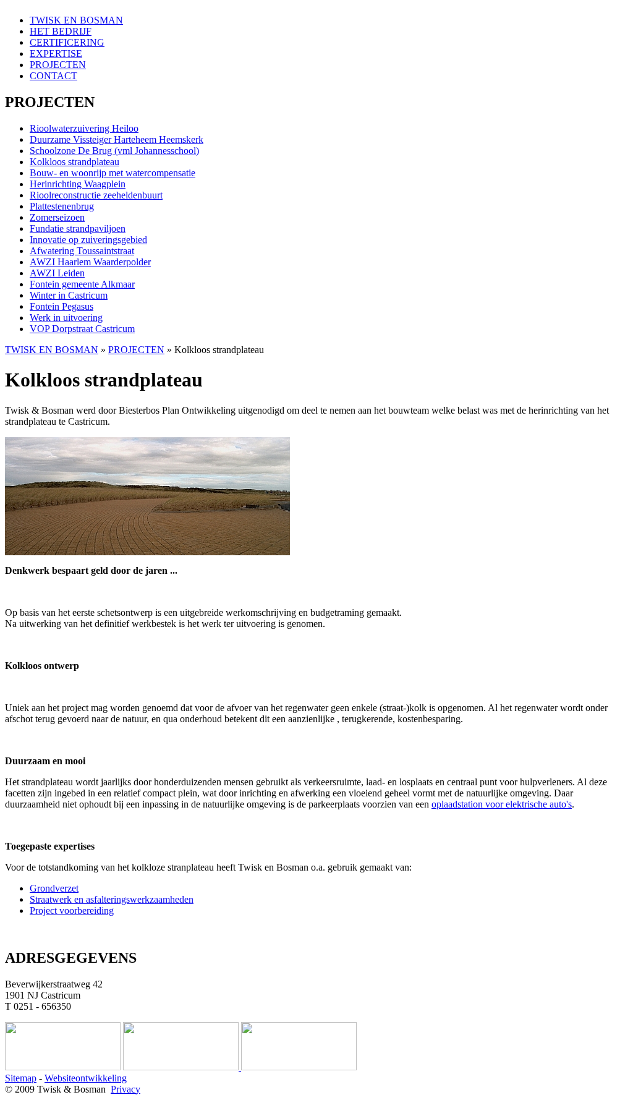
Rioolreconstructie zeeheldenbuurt (96, 195)
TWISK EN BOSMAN (76, 20)
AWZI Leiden (57, 273)
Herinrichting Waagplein (77, 184)
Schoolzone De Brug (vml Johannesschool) (114, 150)
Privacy (125, 1089)
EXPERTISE (56, 53)
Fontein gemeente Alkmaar (82, 284)
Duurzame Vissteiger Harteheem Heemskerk (116, 139)
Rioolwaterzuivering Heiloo (84, 128)
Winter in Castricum (69, 295)
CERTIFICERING (67, 42)
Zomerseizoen (57, 217)
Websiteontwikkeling (86, 1078)
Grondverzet (54, 888)
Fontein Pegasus (61, 306)
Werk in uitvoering (66, 317)
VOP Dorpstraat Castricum (82, 328)
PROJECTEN (58, 64)
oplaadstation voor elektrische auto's (501, 804)
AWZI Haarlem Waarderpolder (90, 262)
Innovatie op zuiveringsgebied (88, 239)
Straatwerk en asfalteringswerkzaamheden (111, 899)
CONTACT (53, 75)
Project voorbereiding (72, 910)
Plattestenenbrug (62, 206)
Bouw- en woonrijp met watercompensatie (112, 173)
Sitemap (20, 1078)
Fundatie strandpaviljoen (77, 228)
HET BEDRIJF (60, 31)
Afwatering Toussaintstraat (82, 250)
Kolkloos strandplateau (74, 161)
